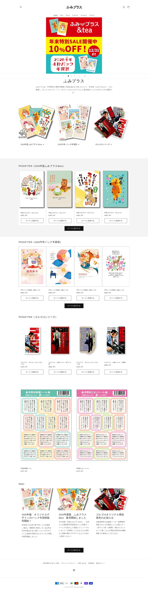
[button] (21, 7)
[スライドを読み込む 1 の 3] (68, 75)
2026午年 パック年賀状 (67, 144)
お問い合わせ (82, 563)
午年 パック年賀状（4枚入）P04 (58, 290)
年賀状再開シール (26, 468)
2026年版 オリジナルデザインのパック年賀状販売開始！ (36, 517)
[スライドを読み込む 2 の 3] (71, 75)
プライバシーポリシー (68, 563)
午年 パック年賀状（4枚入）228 (114, 290)
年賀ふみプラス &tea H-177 (57, 213)
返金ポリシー (100, 563)
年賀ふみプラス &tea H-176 (29, 213)
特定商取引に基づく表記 (51, 563)
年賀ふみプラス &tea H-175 (85, 213)
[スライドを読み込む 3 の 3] (74, 75)
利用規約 (91, 563)
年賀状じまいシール (82, 468)
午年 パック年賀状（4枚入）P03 (86, 290)
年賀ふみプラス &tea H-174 (113, 213)
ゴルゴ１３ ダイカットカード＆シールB (87, 363)
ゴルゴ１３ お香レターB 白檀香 (115, 362)
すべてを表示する (74, 228)
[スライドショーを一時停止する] (84, 76)
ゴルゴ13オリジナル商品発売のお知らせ (110, 516)
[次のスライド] (79, 76)
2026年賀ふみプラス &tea (31, 144)
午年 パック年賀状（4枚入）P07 (30, 290)
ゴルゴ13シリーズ (102, 144)
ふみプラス (71, 587)
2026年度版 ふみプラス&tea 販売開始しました (73, 516)
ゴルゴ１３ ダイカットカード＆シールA (32, 363)
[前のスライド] (63, 76)
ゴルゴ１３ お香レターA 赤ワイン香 (60, 363)
